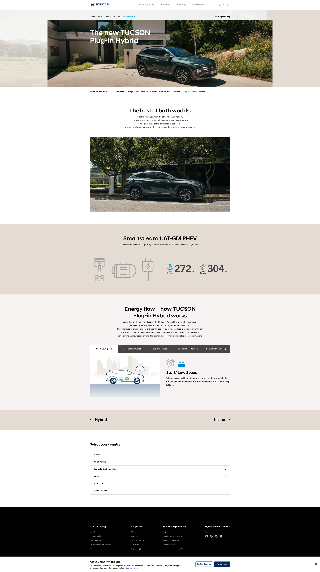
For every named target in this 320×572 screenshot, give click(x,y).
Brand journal (146, 4)
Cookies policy (96, 540)
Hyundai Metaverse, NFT (173, 549)
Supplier (134, 549)
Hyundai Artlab (169, 545)
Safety (153, 92)
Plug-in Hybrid (190, 92)
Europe (97, 455)
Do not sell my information (101, 545)
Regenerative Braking (216, 349)
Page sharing (224, 17)
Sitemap (93, 549)
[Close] (316, 564)
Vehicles (164, 4)
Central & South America (105, 469)
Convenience (165, 92)
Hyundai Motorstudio (172, 536)
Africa (96, 476)
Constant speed (160, 349)
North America (100, 491)
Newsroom (198, 4)
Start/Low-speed (104, 349)
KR (224, 5)
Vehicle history (137, 540)
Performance (141, 92)
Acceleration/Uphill (132, 349)
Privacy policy (96, 536)
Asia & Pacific (100, 462)
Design (129, 92)
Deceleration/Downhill (188, 349)
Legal (92, 532)
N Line (202, 92)
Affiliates (135, 545)
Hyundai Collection (171, 540)
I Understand (222, 564)
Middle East (99, 484)
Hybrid (177, 92)
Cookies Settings (204, 564)
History (134, 532)
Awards (134, 536)
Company (181, 4)
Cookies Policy (131, 568)
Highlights (119, 92)
